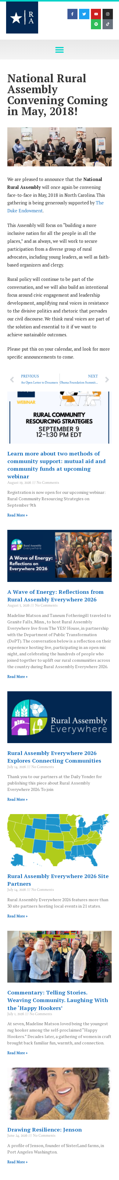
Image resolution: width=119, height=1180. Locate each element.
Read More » (17, 515)
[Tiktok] (108, 24)
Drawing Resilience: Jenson (44, 1129)
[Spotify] (96, 24)
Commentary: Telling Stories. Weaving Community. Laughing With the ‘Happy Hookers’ (57, 1000)
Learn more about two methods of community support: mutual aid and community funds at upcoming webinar (56, 465)
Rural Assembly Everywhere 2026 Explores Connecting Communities (54, 756)
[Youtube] (96, 14)
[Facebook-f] (72, 14)
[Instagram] (108, 14)
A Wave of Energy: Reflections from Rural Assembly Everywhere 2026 (55, 595)
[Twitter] (84, 14)
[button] (60, 49)
